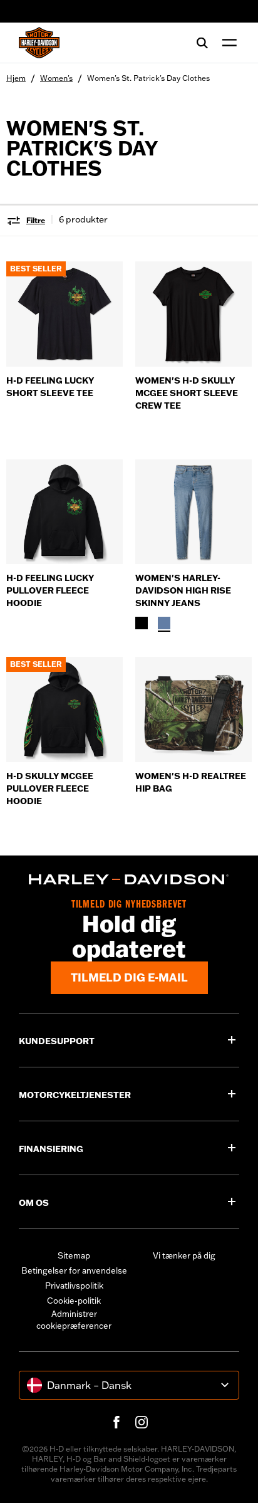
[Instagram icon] (141, 1422)
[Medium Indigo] (164, 623)
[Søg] (202, 42)
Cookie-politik (74, 1301)
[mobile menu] (226, 43)
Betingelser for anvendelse (74, 1270)
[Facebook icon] (116, 1422)
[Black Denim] (141, 623)
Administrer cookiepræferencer (73, 1320)
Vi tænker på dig (184, 1255)
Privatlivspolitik (74, 1285)
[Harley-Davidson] (129, 879)
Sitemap (74, 1255)
